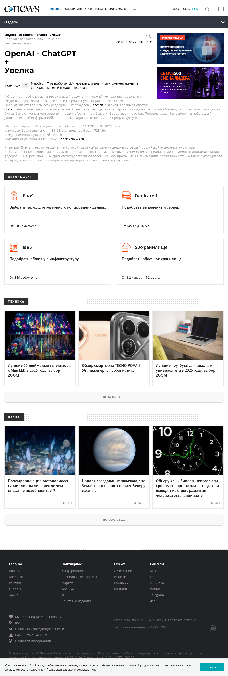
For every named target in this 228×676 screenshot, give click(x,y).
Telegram (157, 595)
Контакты (121, 589)
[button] (207, 9)
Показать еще (114, 397)
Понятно (211, 667)
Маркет (67, 583)
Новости (15, 571)
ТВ (63, 595)
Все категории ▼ (133, 42)
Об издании (123, 571)
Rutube (155, 589)
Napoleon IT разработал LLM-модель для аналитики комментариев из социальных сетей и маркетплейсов (84, 85)
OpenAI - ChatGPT (40, 53)
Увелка (19, 70)
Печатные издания (76, 601)
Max (153, 571)
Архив (13, 595)
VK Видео (157, 583)
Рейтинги (16, 583)
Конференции (72, 571)
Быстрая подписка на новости (38, 617)
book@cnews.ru (72, 139)
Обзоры (15, 589)
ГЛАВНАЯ (55, 9)
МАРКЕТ (123, 9)
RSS (18, 623)
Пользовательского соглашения (70, 669)
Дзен (153, 601)
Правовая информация (33, 641)
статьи (9, 109)
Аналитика (85, 9)
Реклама (120, 577)
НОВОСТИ (69, 9)
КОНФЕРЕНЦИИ (104, 9)
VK (152, 577)
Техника (67, 589)
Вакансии (121, 583)
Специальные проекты (79, 577)
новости (97, 105)
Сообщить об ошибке (31, 635)
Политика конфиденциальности (39, 629)
